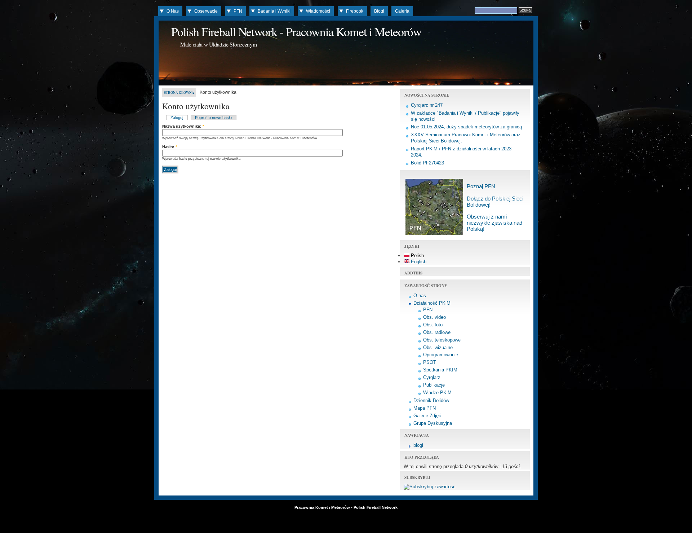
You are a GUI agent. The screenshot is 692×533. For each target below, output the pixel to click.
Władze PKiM (437, 392)
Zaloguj (176, 117)
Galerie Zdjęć (427, 415)
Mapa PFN (424, 408)
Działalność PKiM (432, 303)
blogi (418, 445)
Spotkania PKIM (440, 370)
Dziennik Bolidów (431, 400)
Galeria (402, 11)
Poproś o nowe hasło (213, 117)
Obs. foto (433, 324)
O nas (419, 295)
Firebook (354, 11)
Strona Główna (179, 92)
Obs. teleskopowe (442, 340)
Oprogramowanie (440, 354)
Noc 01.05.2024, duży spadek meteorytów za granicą (466, 126)
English (417, 261)
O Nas (173, 11)
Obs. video (434, 317)
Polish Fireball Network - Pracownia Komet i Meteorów (296, 31)
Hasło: (169, 147)
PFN (238, 11)
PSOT (429, 362)
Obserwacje (206, 11)
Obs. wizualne (438, 347)
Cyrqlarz (431, 377)
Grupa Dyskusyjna (432, 423)
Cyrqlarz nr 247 (427, 105)
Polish (416, 255)
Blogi (379, 11)
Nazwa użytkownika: (183, 126)
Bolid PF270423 (427, 163)
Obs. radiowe (437, 332)
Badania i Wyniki (274, 11)
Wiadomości (318, 11)
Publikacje (434, 385)
